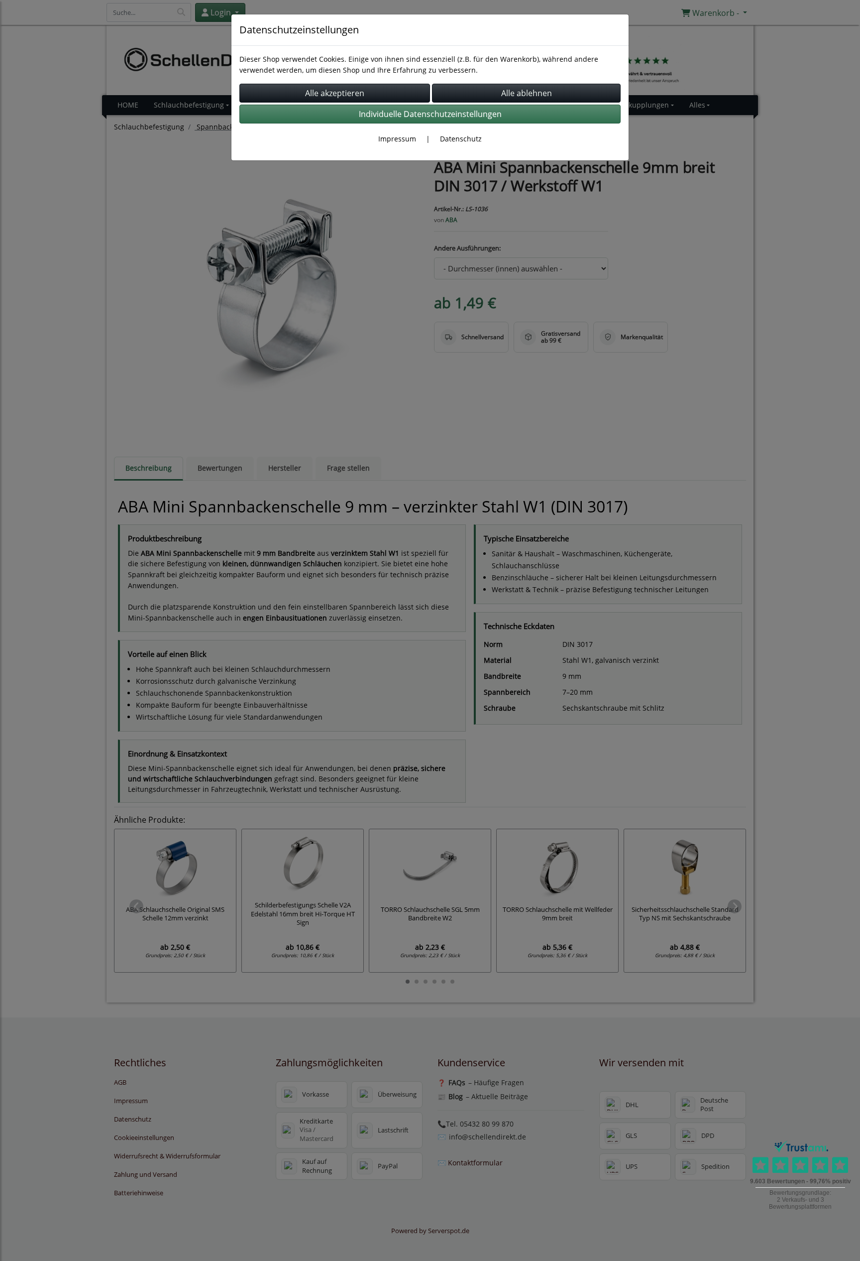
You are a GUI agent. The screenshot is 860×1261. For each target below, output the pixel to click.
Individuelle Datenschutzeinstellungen (430, 114)
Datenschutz (461, 138)
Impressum (397, 138)
